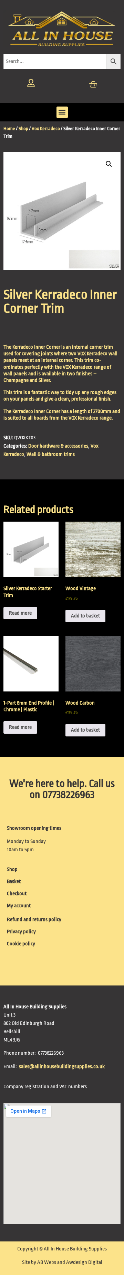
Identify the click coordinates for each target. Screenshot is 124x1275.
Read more (20, 613)
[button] (62, 112)
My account (19, 906)
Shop (23, 128)
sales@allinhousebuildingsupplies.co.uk (62, 1067)
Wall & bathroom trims (51, 454)
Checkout (17, 894)
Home (9, 128)
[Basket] (93, 84)
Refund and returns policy (34, 920)
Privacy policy (21, 932)
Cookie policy (21, 944)
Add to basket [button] (85, 616)
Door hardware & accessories (58, 446)
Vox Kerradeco (46, 128)
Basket (14, 881)
